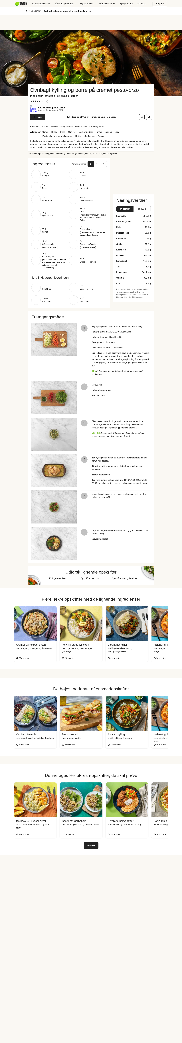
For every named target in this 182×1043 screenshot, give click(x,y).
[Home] (26, 11)
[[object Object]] (142, 117)
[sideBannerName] (133, 174)
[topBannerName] (91, 22)
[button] (69, 164)
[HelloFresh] (21, 4)
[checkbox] (31, 101)
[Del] (149, 117)
